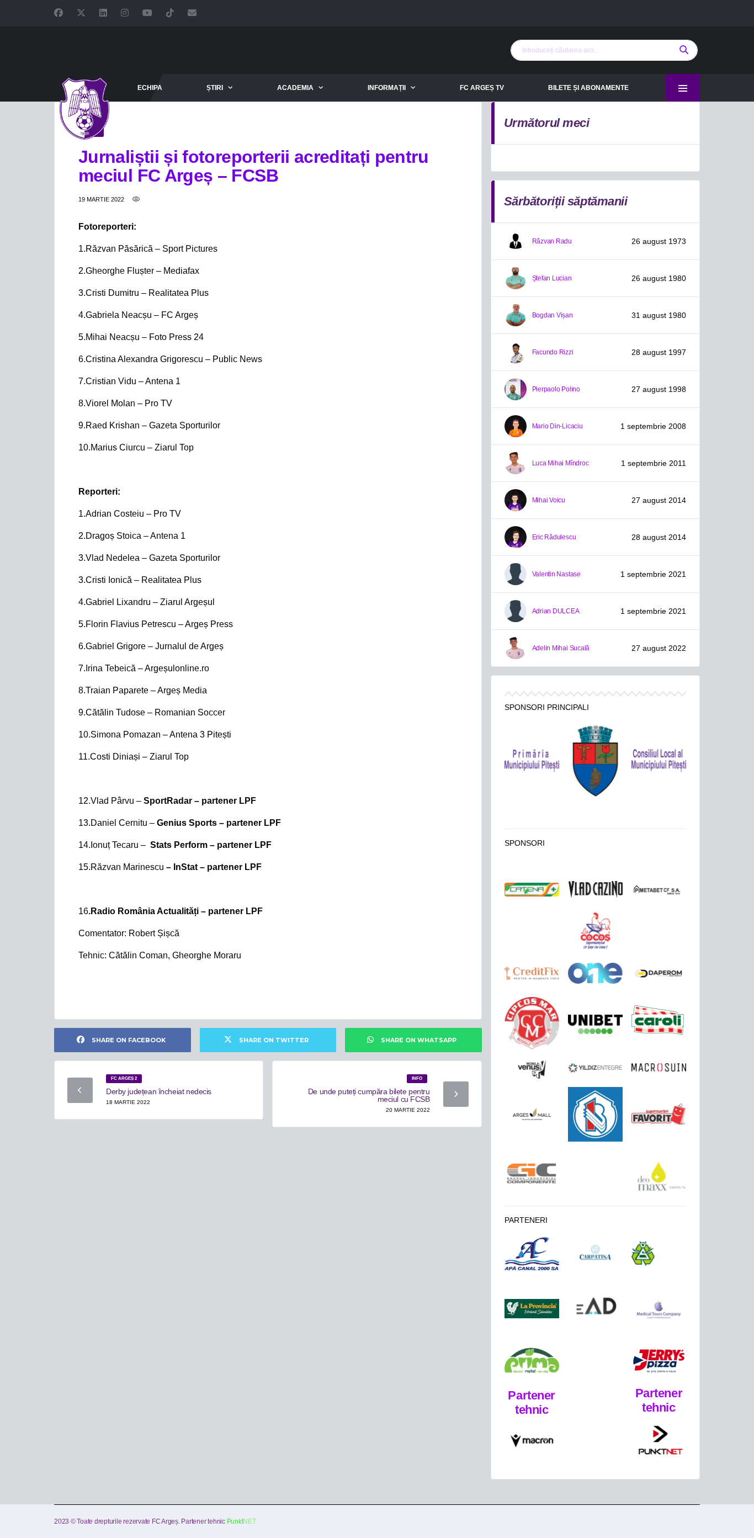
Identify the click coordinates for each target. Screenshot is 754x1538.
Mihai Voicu (548, 500)
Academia (295, 88)
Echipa (149, 88)
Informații (387, 88)
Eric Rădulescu (554, 537)
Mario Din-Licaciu (557, 426)
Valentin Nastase (556, 574)
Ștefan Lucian (552, 278)
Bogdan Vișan (552, 315)
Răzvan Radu (552, 241)
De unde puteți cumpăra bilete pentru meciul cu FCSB (369, 1095)
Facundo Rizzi (553, 352)
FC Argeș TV (482, 88)
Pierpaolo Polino (556, 389)
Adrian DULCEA (556, 611)
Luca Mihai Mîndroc (560, 463)
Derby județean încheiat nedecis (158, 1091)
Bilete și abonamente (588, 88)
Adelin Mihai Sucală (561, 648)
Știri (214, 88)
